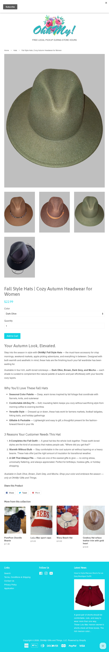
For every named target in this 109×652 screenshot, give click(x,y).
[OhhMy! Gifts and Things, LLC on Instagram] (46, 573)
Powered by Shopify (77, 640)
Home (6, 50)
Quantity (8, 320)
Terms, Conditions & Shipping (17, 577)
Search (7, 573)
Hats (15, 50)
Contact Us (9, 580)
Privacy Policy (10, 584)
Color (7, 308)
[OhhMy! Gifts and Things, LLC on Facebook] (40, 573)
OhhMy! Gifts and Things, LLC (53, 640)
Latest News (80, 567)
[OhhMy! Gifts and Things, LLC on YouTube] (51, 573)
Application (9, 588)
